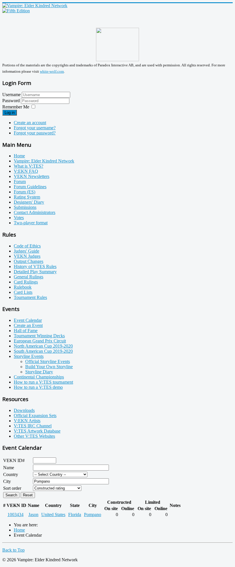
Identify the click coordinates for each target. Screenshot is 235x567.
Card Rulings (26, 281)
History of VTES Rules (35, 266)
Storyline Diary (39, 371)
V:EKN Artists (27, 420)
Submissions (25, 207)
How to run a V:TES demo (38, 387)
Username (11, 94)
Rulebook (23, 287)
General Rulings (28, 276)
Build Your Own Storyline (49, 366)
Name (8, 467)
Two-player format (31, 222)
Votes (19, 217)
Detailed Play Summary (35, 271)
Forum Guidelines (30, 186)
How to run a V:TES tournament (43, 382)
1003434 (15, 514)
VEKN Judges (27, 256)
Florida (74, 514)
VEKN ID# (14, 460)
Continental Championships (39, 376)
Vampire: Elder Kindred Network (44, 160)
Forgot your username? (35, 127)
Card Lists (23, 292)
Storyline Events (29, 356)
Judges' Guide (26, 251)
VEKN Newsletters (31, 176)
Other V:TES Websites (34, 436)
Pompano (92, 514)
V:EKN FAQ (26, 171)
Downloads (24, 410)
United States (53, 514)
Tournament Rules (30, 297)
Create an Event (28, 325)
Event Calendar (28, 320)
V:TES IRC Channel (33, 425)
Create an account (30, 122)
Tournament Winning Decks (39, 335)
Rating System (27, 197)
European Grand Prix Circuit (40, 340)
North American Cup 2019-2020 (43, 346)
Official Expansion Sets (35, 415)
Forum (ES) (24, 191)
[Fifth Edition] (16, 10)
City (7, 481)
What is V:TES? (28, 166)
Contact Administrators (34, 212)
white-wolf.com (52, 71)
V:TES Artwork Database (37, 431)
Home (19, 155)
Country (10, 474)
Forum (20, 181)
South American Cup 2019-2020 (43, 351)
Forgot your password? (35, 132)
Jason (33, 514)
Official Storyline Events (47, 361)
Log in (10, 112)
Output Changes (28, 261)
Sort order (12, 488)
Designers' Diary (29, 202)
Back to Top (13, 550)
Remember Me (15, 106)
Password (11, 100)
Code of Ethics (27, 245)
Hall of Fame (26, 330)
